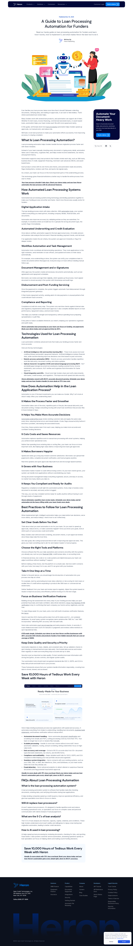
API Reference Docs (98, 890)
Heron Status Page (98, 895)
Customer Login (99, 4)
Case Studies (83, 895)
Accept (124, 941)
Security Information (111, 907)
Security (67, 897)
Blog (80, 892)
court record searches (45, 625)
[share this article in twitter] (110, 146)
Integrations (69, 894)
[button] (31, 4)
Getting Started (70, 900)
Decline (111, 941)
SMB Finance (55, 886)
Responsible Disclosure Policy (113, 902)
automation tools (67, 211)
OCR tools (30, 366)
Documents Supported (68, 890)
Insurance (54, 894)
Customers (51, 4)
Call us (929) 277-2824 (20, 899)
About (81, 886)
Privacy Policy (112, 889)
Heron (26, 613)
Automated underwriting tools (31, 419)
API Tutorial (97, 886)
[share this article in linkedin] (106, 146)
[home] (19, 4)
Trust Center (112, 886)
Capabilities (68, 886)
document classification (68, 736)
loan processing (51, 127)
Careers (81, 889)
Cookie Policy (120, 938)
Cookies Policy (112, 892)
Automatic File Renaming (69, 904)
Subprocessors (113, 895)
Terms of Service (113, 898)
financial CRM (47, 554)
